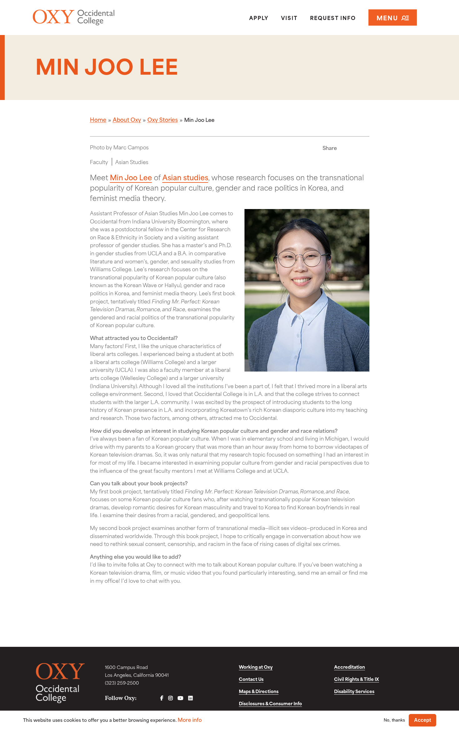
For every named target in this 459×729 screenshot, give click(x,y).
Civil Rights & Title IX (356, 678)
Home (98, 119)
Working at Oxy (256, 666)
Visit (289, 17)
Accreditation (349, 666)
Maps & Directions (259, 691)
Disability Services (354, 691)
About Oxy (127, 119)
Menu (387, 17)
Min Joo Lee (131, 176)
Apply (259, 17)
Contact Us (251, 678)
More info (190, 719)
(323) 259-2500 (122, 682)
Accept (422, 720)
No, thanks (394, 719)
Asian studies (185, 176)
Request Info (333, 17)
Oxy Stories (162, 119)
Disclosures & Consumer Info (270, 703)
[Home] (96, 17)
